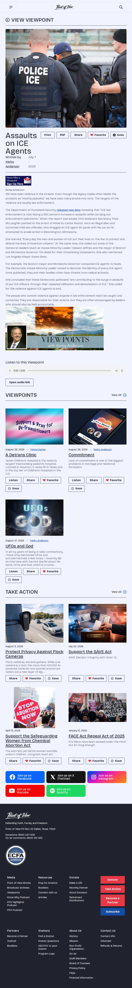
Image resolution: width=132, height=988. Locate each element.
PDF (62, 135)
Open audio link (19, 382)
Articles (42, 897)
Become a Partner (112, 900)
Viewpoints (13, 892)
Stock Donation (78, 892)
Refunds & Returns (111, 945)
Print (47, 135)
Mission (73, 941)
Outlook (11, 941)
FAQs (72, 973)
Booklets (43, 887)
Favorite (100, 135)
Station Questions (48, 941)
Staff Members (77, 958)
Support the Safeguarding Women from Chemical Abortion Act (32, 741)
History (73, 936)
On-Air (72, 953)
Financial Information (81, 977)
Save (120, 135)
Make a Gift (75, 883)
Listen (13, 480)
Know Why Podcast (18, 897)
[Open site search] (121, 7)
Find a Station (46, 936)
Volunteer (106, 941)
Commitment (81, 454)
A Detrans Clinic (21, 454)
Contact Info (108, 936)
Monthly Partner (78, 887)
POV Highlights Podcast (15, 904)
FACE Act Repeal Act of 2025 (97, 736)
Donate (113, 879)
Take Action (113, 889)
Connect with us (47, 892)
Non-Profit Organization (76, 947)
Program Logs (46, 953)
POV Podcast (14, 910)
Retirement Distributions (76, 899)
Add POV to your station (47, 947)
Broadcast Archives (18, 887)
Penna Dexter (38, 449)
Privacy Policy (77, 968)
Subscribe (113, 911)
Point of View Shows (19, 883)
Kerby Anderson (103, 449)
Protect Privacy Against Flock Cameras (34, 654)
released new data (68, 210)
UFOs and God (19, 546)
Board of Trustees (79, 963)
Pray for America (47, 883)
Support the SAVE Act (90, 651)
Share (78, 135)
